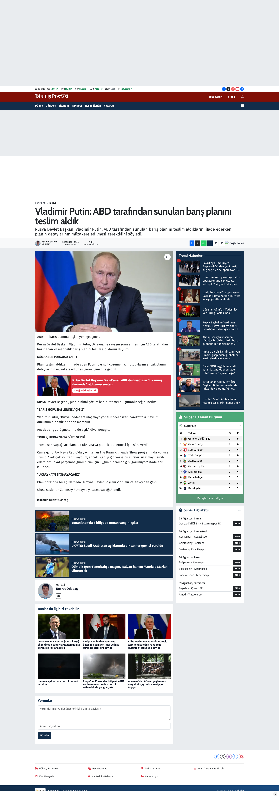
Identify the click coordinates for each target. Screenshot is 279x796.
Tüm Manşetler (47, 776)
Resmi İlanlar (93, 105)
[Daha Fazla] (210, 243)
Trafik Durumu (152, 768)
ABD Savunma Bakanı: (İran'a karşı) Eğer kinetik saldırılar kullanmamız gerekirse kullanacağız (59, 644)
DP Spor (77, 105)
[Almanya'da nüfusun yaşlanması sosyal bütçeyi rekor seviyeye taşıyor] (149, 666)
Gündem (51, 105)
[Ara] (242, 97)
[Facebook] (216, 756)
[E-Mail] (58, 596)
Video (231, 96)
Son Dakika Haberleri (102, 776)
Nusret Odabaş (67, 589)
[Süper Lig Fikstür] (239, 510)
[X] (223, 756)
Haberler (40, 203)
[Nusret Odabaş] (45, 590)
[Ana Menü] (242, 106)
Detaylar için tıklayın (210, 498)
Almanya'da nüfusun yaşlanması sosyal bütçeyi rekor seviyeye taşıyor (147, 684)
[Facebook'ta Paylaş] (192, 243)
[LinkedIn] (235, 756)
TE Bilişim (238, 790)
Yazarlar (109, 105)
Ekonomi (64, 105)
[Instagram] (229, 756)
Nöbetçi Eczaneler (49, 768)
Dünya (39, 105)
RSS (41, 790)
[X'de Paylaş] (197, 243)
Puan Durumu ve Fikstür (211, 768)
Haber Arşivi (151, 776)
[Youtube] (241, 756)
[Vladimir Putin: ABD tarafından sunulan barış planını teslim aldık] (104, 291)
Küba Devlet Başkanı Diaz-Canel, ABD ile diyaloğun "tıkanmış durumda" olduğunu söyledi (147, 644)
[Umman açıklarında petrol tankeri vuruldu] (59, 666)
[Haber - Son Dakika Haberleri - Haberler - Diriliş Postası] (52, 97)
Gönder (44, 735)
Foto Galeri (215, 96)
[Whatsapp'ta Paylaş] (204, 243)
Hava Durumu (99, 768)
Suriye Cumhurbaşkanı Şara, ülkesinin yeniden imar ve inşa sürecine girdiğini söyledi (101, 644)
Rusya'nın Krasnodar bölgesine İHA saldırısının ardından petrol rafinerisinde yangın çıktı (103, 684)
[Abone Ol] (234, 243)
